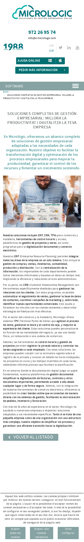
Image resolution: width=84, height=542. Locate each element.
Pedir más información (38, 70)
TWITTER (61, 48)
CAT (51, 46)
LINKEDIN (69, 48)
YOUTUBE (77, 48)
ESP (51, 51)
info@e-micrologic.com (42, 38)
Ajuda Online (29, 61)
